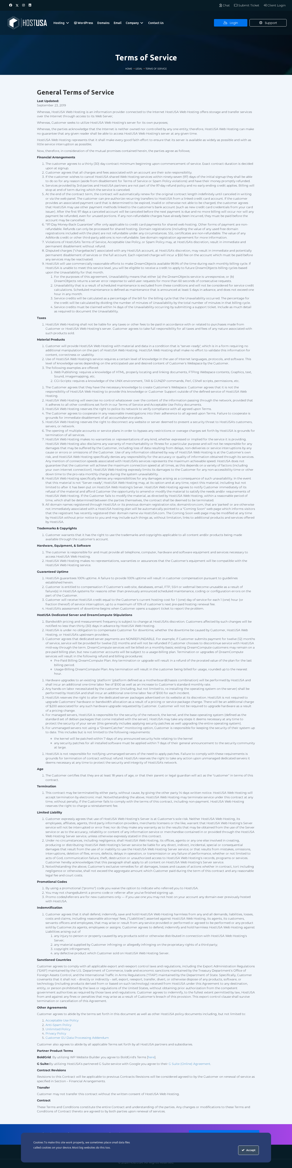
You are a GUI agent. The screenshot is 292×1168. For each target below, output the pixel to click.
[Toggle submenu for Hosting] (67, 22)
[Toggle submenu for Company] (141, 22)
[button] (11, 5)
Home (128, 68)
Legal (139, 68)
